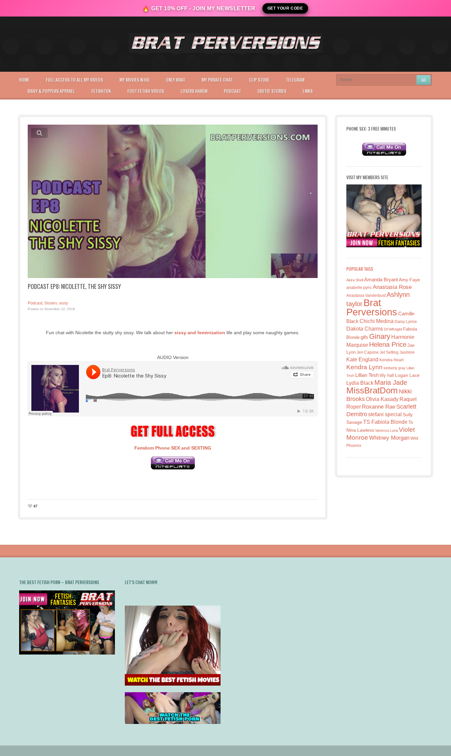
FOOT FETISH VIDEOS (145, 90)
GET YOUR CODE (285, 8)
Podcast (232, 90)
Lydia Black (359, 383)
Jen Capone (368, 352)
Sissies (50, 303)
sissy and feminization (199, 332)
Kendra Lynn (364, 367)
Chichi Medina (377, 321)
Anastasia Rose (392, 287)
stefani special (385, 414)
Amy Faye (409, 279)
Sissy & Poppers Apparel (51, 90)
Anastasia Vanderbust (366, 295)
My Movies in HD (135, 79)
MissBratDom (372, 390)
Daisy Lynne (406, 321)
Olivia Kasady (382, 399)
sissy (63, 303)
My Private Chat (217, 79)
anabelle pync (359, 287)
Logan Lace (407, 375)
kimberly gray (394, 368)
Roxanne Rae (378, 407)
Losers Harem (194, 90)
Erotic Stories (272, 90)
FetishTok (101, 90)
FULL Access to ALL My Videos (74, 79)
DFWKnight (393, 329)
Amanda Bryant (381, 279)
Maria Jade (390, 382)
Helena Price (387, 344)
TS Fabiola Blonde (385, 422)
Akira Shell (354, 280)
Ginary (379, 336)
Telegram (295, 79)
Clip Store (259, 79)
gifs (364, 337)
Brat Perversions (371, 307)
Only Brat (175, 79)
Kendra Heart (391, 360)
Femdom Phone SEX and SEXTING (172, 448)
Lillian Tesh (367, 375)
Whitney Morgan (389, 438)
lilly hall (387, 375)
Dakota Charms (364, 329)
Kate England (362, 359)
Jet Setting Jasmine (397, 352)
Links (308, 90)
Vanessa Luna (386, 430)
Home (24, 79)
